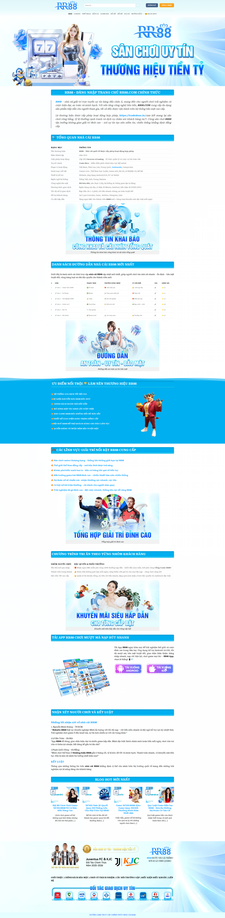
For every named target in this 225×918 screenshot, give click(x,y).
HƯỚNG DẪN (136, 14)
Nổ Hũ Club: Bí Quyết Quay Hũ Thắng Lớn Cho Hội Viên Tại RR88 (97, 808)
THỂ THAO (86, 14)
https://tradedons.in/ (132, 115)
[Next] (174, 808)
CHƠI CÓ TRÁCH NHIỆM (102, 877)
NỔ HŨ (120, 14)
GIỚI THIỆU (57, 877)
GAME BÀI (104, 14)
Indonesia (117, 167)
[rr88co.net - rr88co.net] (66, 5)
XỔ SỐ (113, 14)
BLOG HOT (152, 14)
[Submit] (138, 5)
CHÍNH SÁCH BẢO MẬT (76, 877)
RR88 (70, 14)
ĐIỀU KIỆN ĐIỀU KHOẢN (154, 877)
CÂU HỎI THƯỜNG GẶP (128, 877)
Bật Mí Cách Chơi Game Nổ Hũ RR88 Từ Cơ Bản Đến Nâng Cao (65, 808)
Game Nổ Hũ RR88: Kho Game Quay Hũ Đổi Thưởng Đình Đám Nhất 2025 (128, 809)
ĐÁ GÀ (127, 14)
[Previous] (50, 808)
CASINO (77, 14)
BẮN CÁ (95, 14)
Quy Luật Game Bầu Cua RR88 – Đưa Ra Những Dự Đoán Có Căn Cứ (160, 808)
